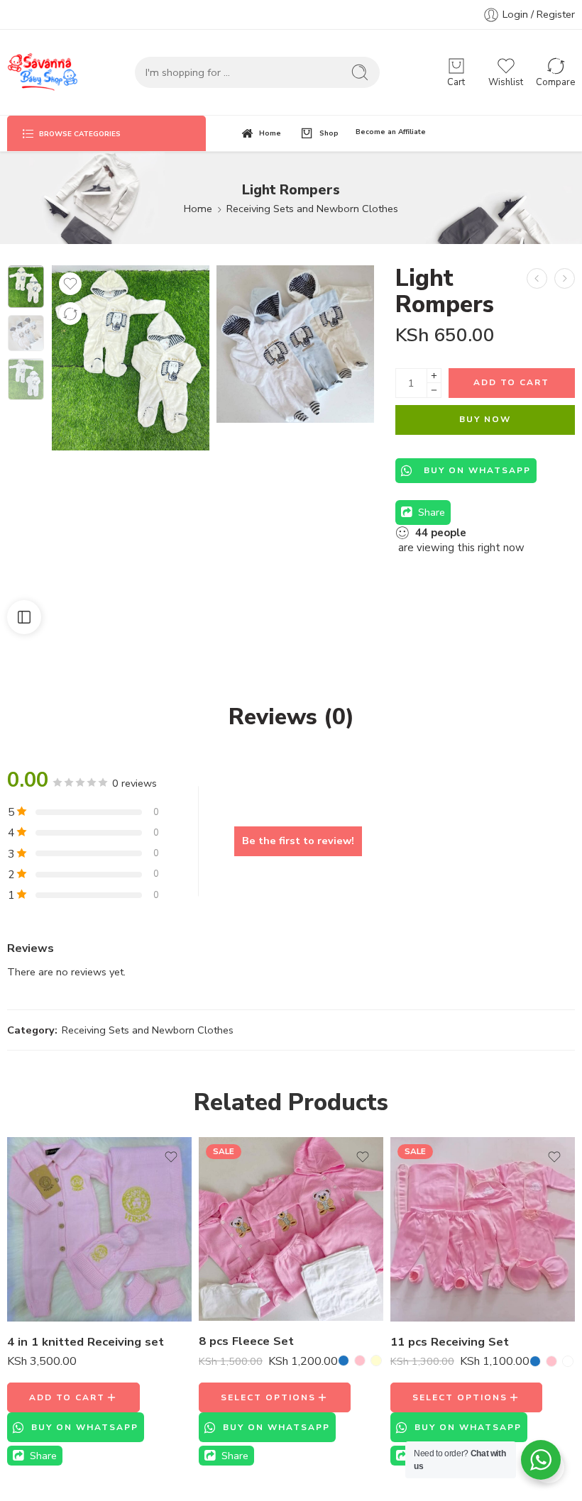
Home (270, 133)
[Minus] (434, 390)
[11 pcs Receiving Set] (482, 1229)
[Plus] (434, 375)
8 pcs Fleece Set (246, 1341)
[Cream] (376, 1360)
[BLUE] (343, 1360)
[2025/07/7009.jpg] (26, 286)
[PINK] (359, 1360)
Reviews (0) (291, 717)
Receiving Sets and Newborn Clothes (312, 208)
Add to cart (511, 382)
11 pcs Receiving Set (449, 1342)
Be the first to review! (298, 840)
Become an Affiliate (391, 131)
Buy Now (485, 419)
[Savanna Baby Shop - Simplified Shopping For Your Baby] (42, 72)
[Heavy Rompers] (537, 278)
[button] (73, 1397)
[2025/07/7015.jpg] (295, 344)
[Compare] (70, 313)
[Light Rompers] (564, 278)
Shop (329, 133)
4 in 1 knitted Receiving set (85, 1342)
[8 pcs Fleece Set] (291, 1229)
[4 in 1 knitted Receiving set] (99, 1229)
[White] (567, 1361)
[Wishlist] (70, 283)
